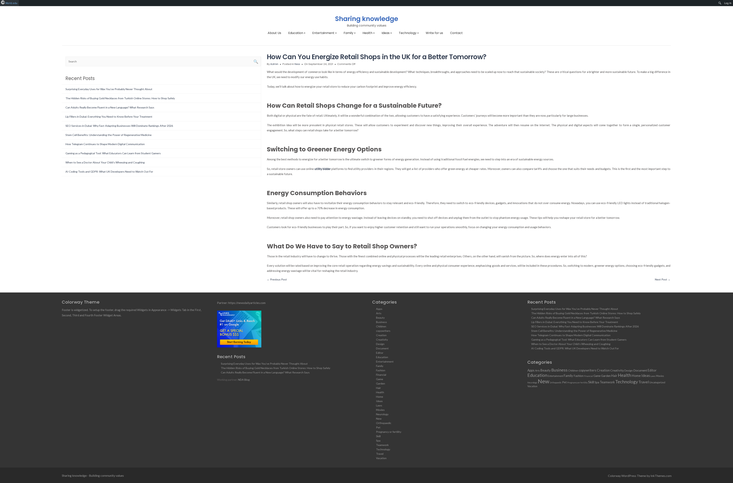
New (297, 64)
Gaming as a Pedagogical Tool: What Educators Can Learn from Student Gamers (113, 153)
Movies (380, 409)
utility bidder (323, 168)
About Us (274, 33)
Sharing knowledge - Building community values (93, 475)
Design (380, 344)
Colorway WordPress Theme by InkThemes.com (640, 475)
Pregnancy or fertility (388, 431)
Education (296, 33)
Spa (378, 440)
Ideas (387, 33)
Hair (378, 387)
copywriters (383, 330)
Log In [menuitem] (727, 3)
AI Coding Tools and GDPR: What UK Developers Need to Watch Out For (109, 171)
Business (381, 322)
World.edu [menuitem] (11, 3)
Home (379, 396)
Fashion (380, 370)
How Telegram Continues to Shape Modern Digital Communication (105, 144)
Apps (379, 308)
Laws (379, 405)
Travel (379, 453)
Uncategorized (657, 382)
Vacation (381, 458)
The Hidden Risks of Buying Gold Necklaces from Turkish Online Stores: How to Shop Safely (120, 98)
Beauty (380, 317)
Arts (378, 313)
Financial (381, 374)
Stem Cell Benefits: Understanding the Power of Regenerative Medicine (108, 134)
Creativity (382, 339)
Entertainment (324, 33)
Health (368, 33)
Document (382, 348)
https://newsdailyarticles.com (247, 302)
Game (379, 379)
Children (381, 326)
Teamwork (382, 445)
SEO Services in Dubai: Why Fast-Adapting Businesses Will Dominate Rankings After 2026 (119, 125)
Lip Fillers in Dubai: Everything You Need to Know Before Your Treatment (108, 116)
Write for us (434, 33)
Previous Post (277, 279)
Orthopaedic (383, 423)
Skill (378, 436)
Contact (456, 33)
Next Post (662, 279)
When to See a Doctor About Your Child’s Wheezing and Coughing (105, 162)
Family (349, 33)
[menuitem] (720, 3)
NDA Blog (244, 379)
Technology (409, 33)
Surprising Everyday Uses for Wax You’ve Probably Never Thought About (108, 89)
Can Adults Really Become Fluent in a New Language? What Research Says (109, 107)
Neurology (382, 414)
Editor (379, 352)
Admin (274, 64)
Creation (381, 335)
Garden (380, 383)
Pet (378, 427)
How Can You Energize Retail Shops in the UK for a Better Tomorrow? (377, 56)
